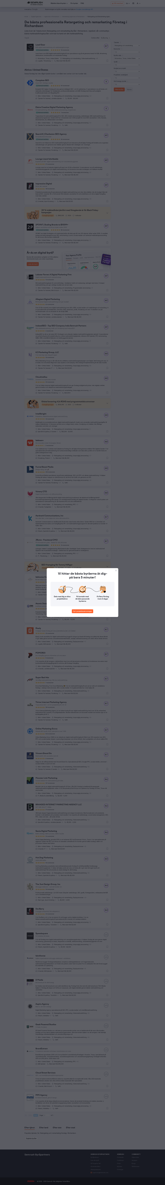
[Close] (116, 570)
